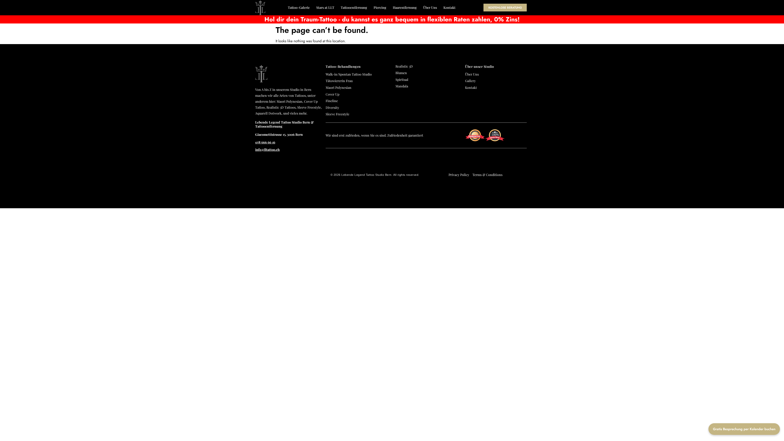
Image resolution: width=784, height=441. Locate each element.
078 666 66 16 (265, 142)
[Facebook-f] (528, 163)
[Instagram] (528, 171)
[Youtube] (528, 185)
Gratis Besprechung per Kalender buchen (744, 429)
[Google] (528, 156)
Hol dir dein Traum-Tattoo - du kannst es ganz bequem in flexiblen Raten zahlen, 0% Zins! (392, 19)
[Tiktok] (528, 178)
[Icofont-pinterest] (528, 193)
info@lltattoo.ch (267, 149)
